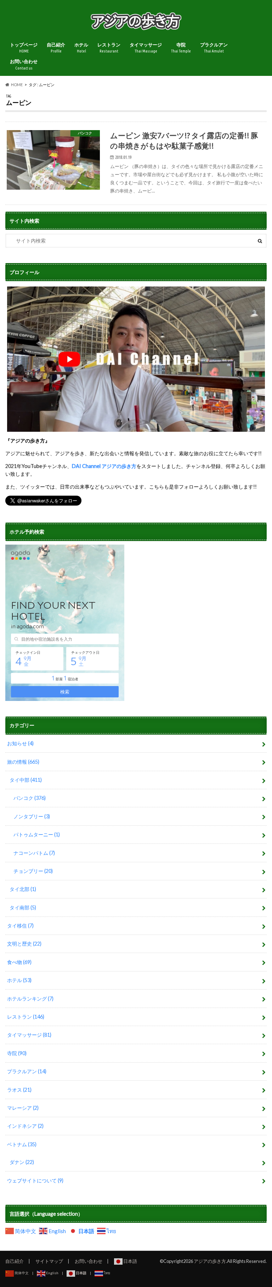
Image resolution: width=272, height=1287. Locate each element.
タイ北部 (23, 889)
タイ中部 (26, 780)
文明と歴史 (24, 944)
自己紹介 (56, 48)
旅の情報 (23, 762)
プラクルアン (214, 48)
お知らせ (20, 743)
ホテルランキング (30, 999)
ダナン (22, 1162)
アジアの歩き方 (210, 1261)
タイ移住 (20, 926)
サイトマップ (49, 1261)
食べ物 (19, 962)
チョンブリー (33, 871)
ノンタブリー (31, 816)
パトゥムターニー (36, 834)
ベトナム (21, 1144)
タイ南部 (23, 907)
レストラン (108, 48)
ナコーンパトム (34, 853)
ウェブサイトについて (35, 1180)
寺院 (181, 48)
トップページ (24, 48)
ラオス (19, 1090)
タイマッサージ (146, 48)
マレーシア (23, 1108)
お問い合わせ (24, 64)
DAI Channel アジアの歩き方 (104, 466)
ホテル (81, 48)
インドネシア (25, 1126)
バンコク (29, 798)
